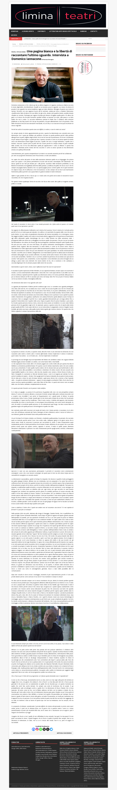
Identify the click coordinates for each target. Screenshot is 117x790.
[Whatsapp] (40, 729)
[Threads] (47, 729)
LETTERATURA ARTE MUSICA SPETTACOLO (63, 31)
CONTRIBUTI (42, 31)
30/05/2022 (17, 64)
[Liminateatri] (58, 15)
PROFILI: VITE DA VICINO (44, 64)
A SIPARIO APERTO (28, 31)
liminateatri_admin (28, 64)
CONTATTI (93, 31)
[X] (44, 729)
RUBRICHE (83, 31)
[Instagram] (37, 729)
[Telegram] (51, 729)
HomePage (14, 31)
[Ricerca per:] (96, 38)
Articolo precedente (20, 733)
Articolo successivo (64, 733)
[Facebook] (33, 729)
